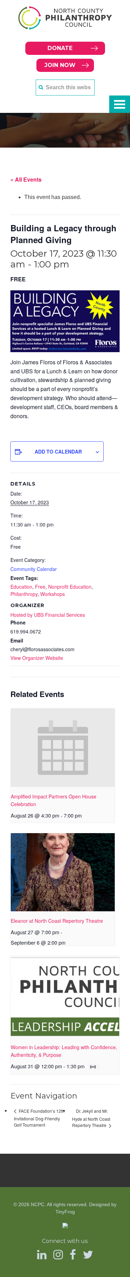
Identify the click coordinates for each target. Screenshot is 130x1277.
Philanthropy (23, 593)
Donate (59, 48)
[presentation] (63, 747)
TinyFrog (65, 1211)
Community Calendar (33, 568)
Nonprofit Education (70, 586)
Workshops (52, 593)
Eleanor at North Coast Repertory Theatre (57, 920)
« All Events (26, 179)
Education (21, 586)
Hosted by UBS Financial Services (47, 614)
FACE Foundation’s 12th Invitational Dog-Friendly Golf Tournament (39, 1118)
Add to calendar (58, 451)
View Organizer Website (36, 657)
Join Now (60, 65)
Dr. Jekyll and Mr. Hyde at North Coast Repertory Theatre (91, 1118)
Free (40, 586)
